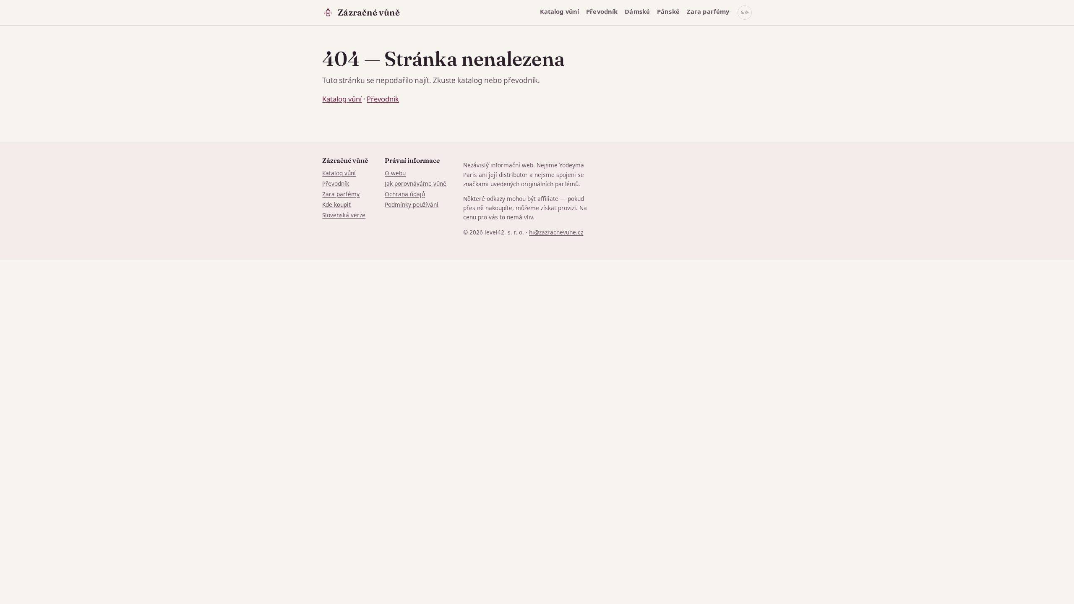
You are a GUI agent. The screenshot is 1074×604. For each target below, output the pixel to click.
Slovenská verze (343, 215)
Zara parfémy (708, 11)
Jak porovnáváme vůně (415, 183)
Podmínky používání (411, 204)
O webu (395, 173)
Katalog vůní (559, 11)
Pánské (668, 11)
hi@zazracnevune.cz (556, 232)
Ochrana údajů (405, 194)
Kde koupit (336, 204)
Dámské (637, 11)
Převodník (602, 11)
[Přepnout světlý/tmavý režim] (745, 12)
